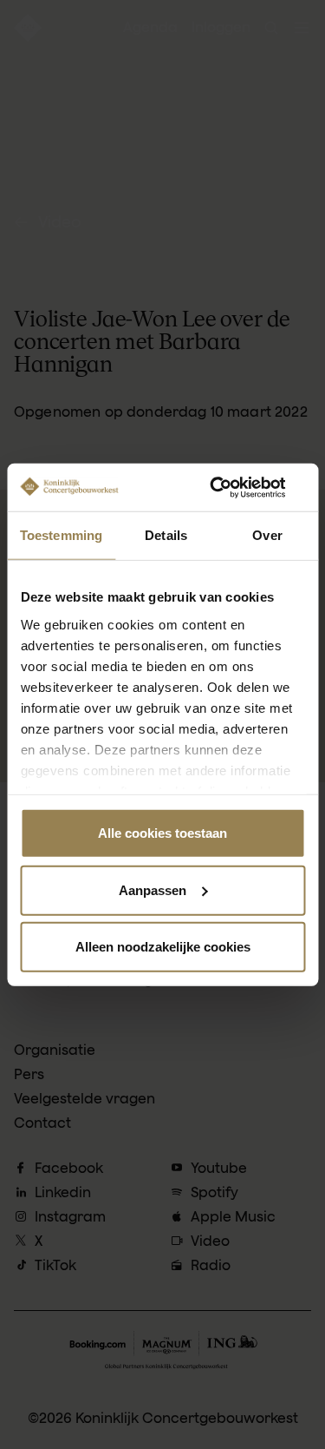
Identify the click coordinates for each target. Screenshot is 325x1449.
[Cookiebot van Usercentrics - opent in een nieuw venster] (231, 487)
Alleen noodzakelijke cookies (162, 946)
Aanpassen (152, 889)
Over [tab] (267, 535)
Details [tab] (166, 535)
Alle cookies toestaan (162, 833)
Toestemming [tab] (61, 535)
